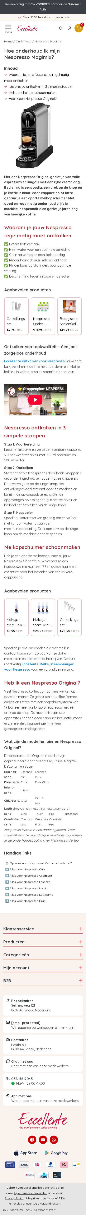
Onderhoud (24, 41)
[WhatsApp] (54, 1140)
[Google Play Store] (56, 1152)
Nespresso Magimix (48, 41)
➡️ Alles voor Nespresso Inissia (26, 888)
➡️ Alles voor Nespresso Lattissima (29, 895)
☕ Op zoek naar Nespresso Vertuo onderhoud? (38, 863)
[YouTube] (43, 1140)
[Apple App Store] (25, 1153)
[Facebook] (32, 1140)
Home (8, 41)
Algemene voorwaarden (30, 1193)
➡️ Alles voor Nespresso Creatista (28, 876)
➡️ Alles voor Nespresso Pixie (25, 901)
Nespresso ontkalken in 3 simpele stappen (41, 86)
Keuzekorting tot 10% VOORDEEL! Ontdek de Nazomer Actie (43, 6)
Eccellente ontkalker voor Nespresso (34, 361)
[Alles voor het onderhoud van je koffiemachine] (43, 1120)
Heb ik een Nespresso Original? (32, 99)
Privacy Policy (14, 1198)
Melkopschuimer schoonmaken (32, 92)
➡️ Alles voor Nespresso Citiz (25, 869)
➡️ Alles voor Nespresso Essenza (28, 882)
